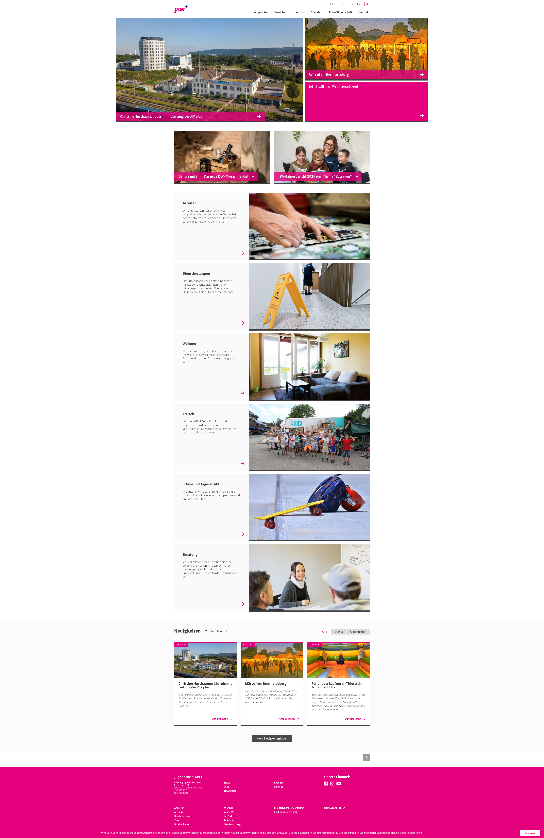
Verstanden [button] (530, 833)
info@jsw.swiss (181, 792)
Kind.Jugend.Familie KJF (286, 812)
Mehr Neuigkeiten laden (272, 738)
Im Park (228, 816)
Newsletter (354, 4)
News (342, 4)
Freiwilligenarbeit (340, 12)
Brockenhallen (182, 824)
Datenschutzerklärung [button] (411, 833)
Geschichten (358, 631)
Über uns (298, 12)
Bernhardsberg (182, 816)
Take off (178, 820)
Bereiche (279, 12)
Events (338, 631)
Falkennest (230, 820)
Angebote (260, 12)
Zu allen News (214, 631)
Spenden (316, 12)
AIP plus (178, 812)
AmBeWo (229, 812)
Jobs (332, 4)
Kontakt (364, 12)
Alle (324, 631)
